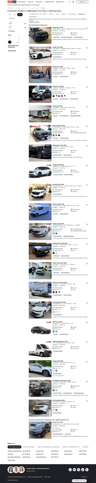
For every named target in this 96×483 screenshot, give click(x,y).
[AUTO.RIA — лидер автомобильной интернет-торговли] (12, 2)
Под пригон (12, 18)
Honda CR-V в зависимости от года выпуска (48, 447)
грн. (18, 42)
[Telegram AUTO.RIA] (70, 469)
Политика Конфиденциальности (35, 476)
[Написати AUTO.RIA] (82, 469)
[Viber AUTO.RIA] (78, 469)
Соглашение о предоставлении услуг (16, 476)
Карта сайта (47, 476)
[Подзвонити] (86, 469)
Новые (19, 14)
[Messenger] (74, 469)
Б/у (14, 14)
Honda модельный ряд (14, 447)
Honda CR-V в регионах (28, 447)
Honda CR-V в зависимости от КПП (71, 447)
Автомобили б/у (22, 1)
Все (10, 14)
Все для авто (39, 1)
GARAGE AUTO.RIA (49, 1)
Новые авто (31, 1)
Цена (9, 35)
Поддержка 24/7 (60, 1)
